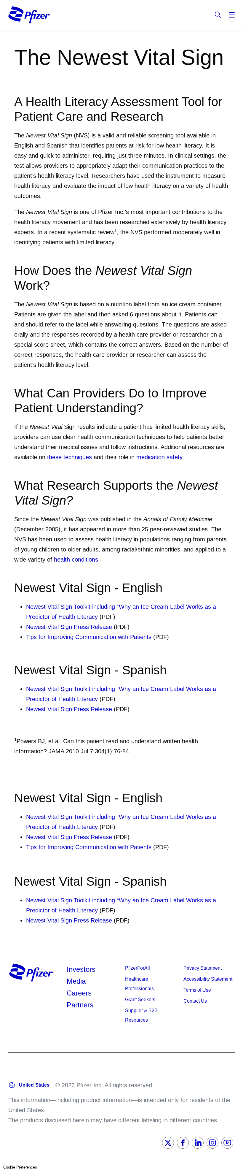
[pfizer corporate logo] (29, 14)
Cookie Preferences (20, 1167)
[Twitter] (168, 1143)
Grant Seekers (140, 999)
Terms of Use (197, 990)
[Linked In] (198, 1143)
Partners (80, 1005)
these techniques (69, 457)
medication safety (159, 457)
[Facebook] (183, 1143)
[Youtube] (227, 1143)
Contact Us (195, 1001)
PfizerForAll (137, 968)
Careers (79, 993)
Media (76, 981)
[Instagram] (212, 1143)
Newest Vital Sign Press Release (69, 627)
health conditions (76, 559)
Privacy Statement (202, 968)
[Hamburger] (232, 14)
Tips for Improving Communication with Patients (88, 637)
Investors (81, 969)
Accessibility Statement (207, 979)
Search (218, 14)
